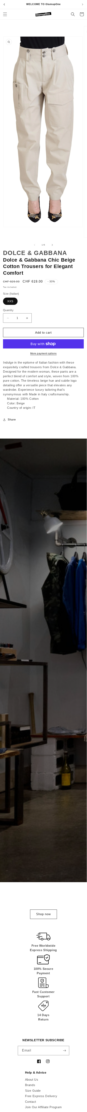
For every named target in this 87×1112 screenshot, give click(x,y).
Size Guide (33, 1090)
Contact (30, 1101)
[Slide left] (34, 244)
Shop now (43, 914)
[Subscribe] (64, 1050)
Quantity (8, 310)
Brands (30, 1085)
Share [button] (12, 419)
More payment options (43, 353)
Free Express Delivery (41, 1096)
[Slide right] (52, 244)
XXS (10, 301)
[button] (5, 14)
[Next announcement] (82, 4)
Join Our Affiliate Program (43, 1107)
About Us (31, 1079)
